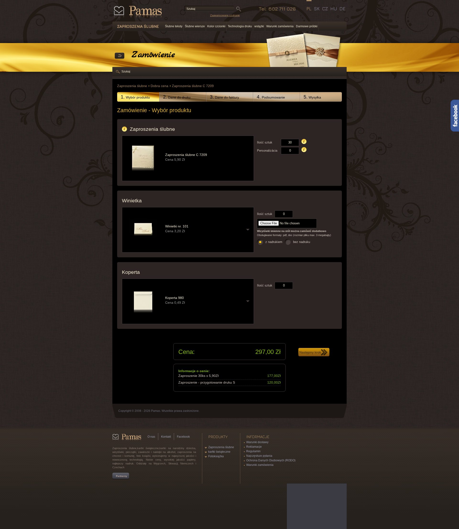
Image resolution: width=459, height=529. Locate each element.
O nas (151, 436)
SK (317, 8)
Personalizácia (267, 150)
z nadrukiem (273, 242)
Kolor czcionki (216, 26)
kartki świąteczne (219, 451)
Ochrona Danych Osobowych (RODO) (270, 460)
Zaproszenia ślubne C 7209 (193, 86)
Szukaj (125, 71)
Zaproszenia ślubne (132, 86)
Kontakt (166, 436)
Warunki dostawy (257, 442)
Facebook (183, 436)
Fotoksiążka (216, 456)
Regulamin (253, 451)
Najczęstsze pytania (259, 455)
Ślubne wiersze (195, 26)
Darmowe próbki (306, 26)
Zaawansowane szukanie (225, 15)
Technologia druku (240, 26)
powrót (119, 56)
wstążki (259, 26)
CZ (325, 8)
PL (308, 8)
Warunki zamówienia (280, 26)
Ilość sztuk (264, 142)
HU (333, 8)
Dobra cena (159, 86)
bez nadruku (301, 242)
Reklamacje (254, 446)
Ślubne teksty (173, 26)
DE (342, 8)
